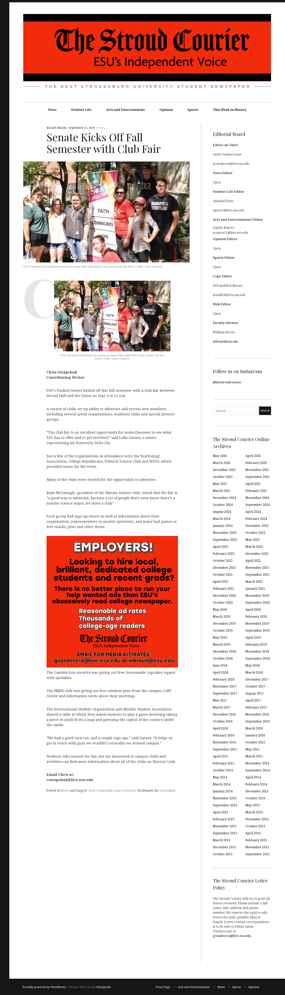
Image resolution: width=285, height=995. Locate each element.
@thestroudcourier (227, 382)
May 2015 (252, 749)
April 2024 (253, 512)
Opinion (166, 110)
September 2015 (225, 749)
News (52, 110)
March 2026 (221, 463)
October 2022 (223, 560)
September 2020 (257, 602)
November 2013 (225, 798)
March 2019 (221, 644)
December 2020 (224, 595)
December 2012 (257, 819)
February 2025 (256, 491)
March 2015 (254, 756)
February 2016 (223, 735)
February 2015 (223, 763)
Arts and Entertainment (125, 110)
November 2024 (257, 498)
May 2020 (220, 609)
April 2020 (253, 609)
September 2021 (257, 574)
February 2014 (256, 784)
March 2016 (254, 728)
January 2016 (255, 735)
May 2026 (220, 456)
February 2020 (256, 616)
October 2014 (223, 770)
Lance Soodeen (125, 790)
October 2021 (223, 574)
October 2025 (223, 477)
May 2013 (252, 805)
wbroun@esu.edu (225, 341)
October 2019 (223, 630)
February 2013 (223, 819)
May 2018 (252, 665)
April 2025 (253, 484)
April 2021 (220, 581)
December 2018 (224, 651)
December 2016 (224, 714)
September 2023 (225, 539)
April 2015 (220, 756)
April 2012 (253, 833)
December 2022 (257, 553)
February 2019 (256, 644)
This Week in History (229, 110)
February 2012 (256, 840)
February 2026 (256, 463)
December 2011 (224, 847)
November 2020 (257, 595)
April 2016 (220, 728)
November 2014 (257, 763)
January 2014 (222, 791)
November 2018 (257, 651)
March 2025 (221, 491)
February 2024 (256, 519)
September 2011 (257, 854)
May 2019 (220, 637)
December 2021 (224, 567)
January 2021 (255, 588)
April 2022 (253, 560)
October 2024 (223, 505)
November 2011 (257, 847)
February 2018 (223, 679)
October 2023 (255, 532)
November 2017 (225, 686)
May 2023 (252, 539)
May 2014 (220, 777)
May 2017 (220, 700)
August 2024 (222, 512)
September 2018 (257, 658)
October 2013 (255, 798)
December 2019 (224, 623)
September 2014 (257, 770)
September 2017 (225, 693)
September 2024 (257, 505)
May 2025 (220, 484)
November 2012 (225, 826)
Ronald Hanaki (57, 128)
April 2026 (253, 456)
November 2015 (225, 742)
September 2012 (225, 833)
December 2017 (257, 679)
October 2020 (223, 602)
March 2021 (254, 581)
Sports (192, 110)
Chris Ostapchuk (100, 790)
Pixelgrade (103, 987)
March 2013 (254, 812)
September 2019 (257, 630)
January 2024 (222, 526)
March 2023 (254, 546)
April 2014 (253, 777)
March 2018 (254, 672)
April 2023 (220, 546)
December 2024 (224, 498)
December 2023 (257, 526)
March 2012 (221, 840)
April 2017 (253, 700)
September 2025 (257, 477)
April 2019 (253, 637)
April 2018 (220, 672)
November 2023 (225, 532)
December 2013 (257, 791)
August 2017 (254, 693)
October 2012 (255, 826)
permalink (167, 790)
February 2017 (256, 707)
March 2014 (221, 784)
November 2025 (257, 470)
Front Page (163, 987)
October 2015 (255, 742)
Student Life (81, 110)
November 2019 (257, 623)
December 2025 (224, 470)
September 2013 (225, 805)
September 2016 (257, 721)
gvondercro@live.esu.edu (232, 935)
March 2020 (221, 616)
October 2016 (223, 721)
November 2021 (257, 567)
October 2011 (223, 854)
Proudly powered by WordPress (44, 987)
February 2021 (223, 588)
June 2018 (220, 665)
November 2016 (257, 714)
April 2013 (220, 812)
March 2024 (221, 519)
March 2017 (221, 707)
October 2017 (255, 686)
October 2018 (223, 658)
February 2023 (223, 553)
